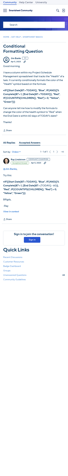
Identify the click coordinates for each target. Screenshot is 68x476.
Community (10, 2)
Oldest (15, 152)
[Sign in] (63, 10)
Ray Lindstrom (18, 159)
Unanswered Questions (34, 275)
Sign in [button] (32, 239)
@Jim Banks (10, 169)
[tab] (9, 142)
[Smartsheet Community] (21, 10)
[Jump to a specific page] (62, 151)
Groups (6, 270)
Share (7, 130)
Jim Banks (16, 58)
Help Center (26, 2)
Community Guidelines (14, 279)
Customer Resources (13, 261)
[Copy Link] (25, 61)
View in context (11, 211)
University (41, 2)
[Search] (58, 10)
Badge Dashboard (12, 266)
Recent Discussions (12, 257)
